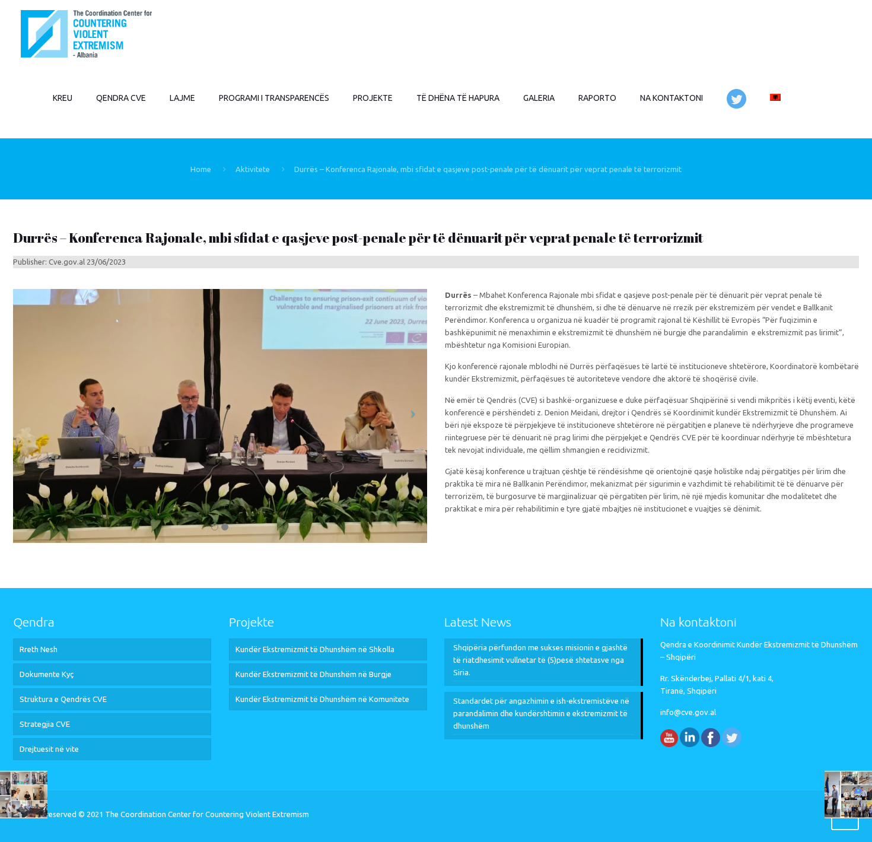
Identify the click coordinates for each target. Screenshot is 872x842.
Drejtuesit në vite (49, 749)
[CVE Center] (86, 32)
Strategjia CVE (45, 724)
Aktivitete (252, 169)
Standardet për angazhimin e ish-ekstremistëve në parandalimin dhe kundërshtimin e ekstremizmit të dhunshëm (541, 713)
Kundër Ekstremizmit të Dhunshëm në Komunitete (322, 699)
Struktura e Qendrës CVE (63, 699)
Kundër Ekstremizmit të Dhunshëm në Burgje (313, 674)
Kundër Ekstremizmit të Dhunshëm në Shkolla (314, 649)
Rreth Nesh (39, 649)
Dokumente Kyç (47, 674)
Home (200, 169)
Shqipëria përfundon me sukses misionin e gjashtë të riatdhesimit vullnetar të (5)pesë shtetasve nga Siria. (540, 659)
